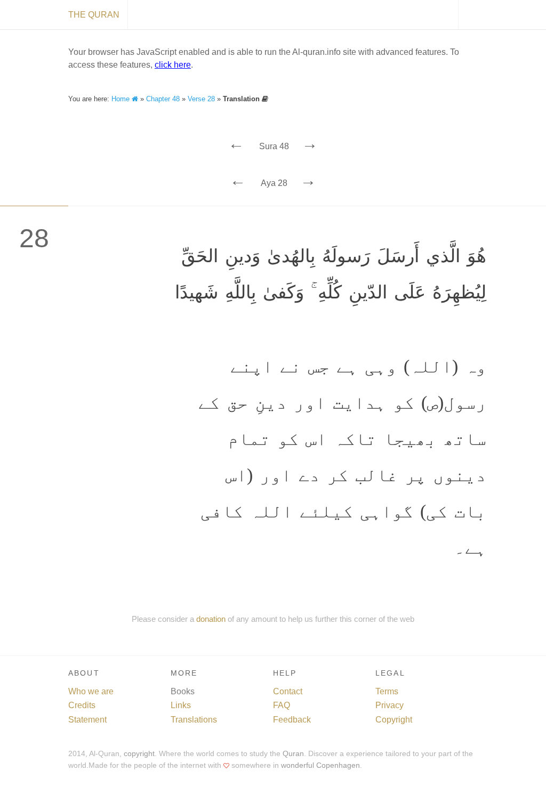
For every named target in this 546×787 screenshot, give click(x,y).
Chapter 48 (163, 99)
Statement (87, 719)
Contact (287, 691)
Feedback (292, 719)
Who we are (91, 691)
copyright (139, 754)
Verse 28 (201, 99)
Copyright (393, 719)
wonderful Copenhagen (320, 765)
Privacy (389, 705)
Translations (194, 719)
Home (121, 99)
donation (211, 618)
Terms (386, 691)
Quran (293, 754)
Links (181, 705)
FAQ (281, 705)
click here (173, 64)
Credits (81, 705)
